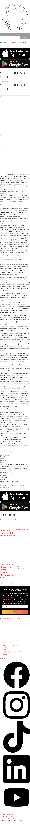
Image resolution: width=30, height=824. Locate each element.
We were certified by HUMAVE (11, 618)
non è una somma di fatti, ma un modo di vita (7, 534)
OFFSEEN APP (15, 42)
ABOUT (5, 649)
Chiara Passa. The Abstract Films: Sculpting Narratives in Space (7, 571)
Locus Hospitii (22, 529)
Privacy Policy (6, 599)
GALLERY (3, 475)
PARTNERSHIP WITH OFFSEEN (13, 645)
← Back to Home (5, 81)
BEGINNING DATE (5, 455)
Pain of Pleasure (19, 567)
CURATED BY (4, 472)
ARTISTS (2, 462)
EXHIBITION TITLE (6, 451)
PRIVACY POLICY (8, 815)
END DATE (3, 458)
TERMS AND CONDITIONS (11, 813)
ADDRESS (3, 479)
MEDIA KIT (4, 658)
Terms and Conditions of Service (11, 597)
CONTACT (6, 647)
